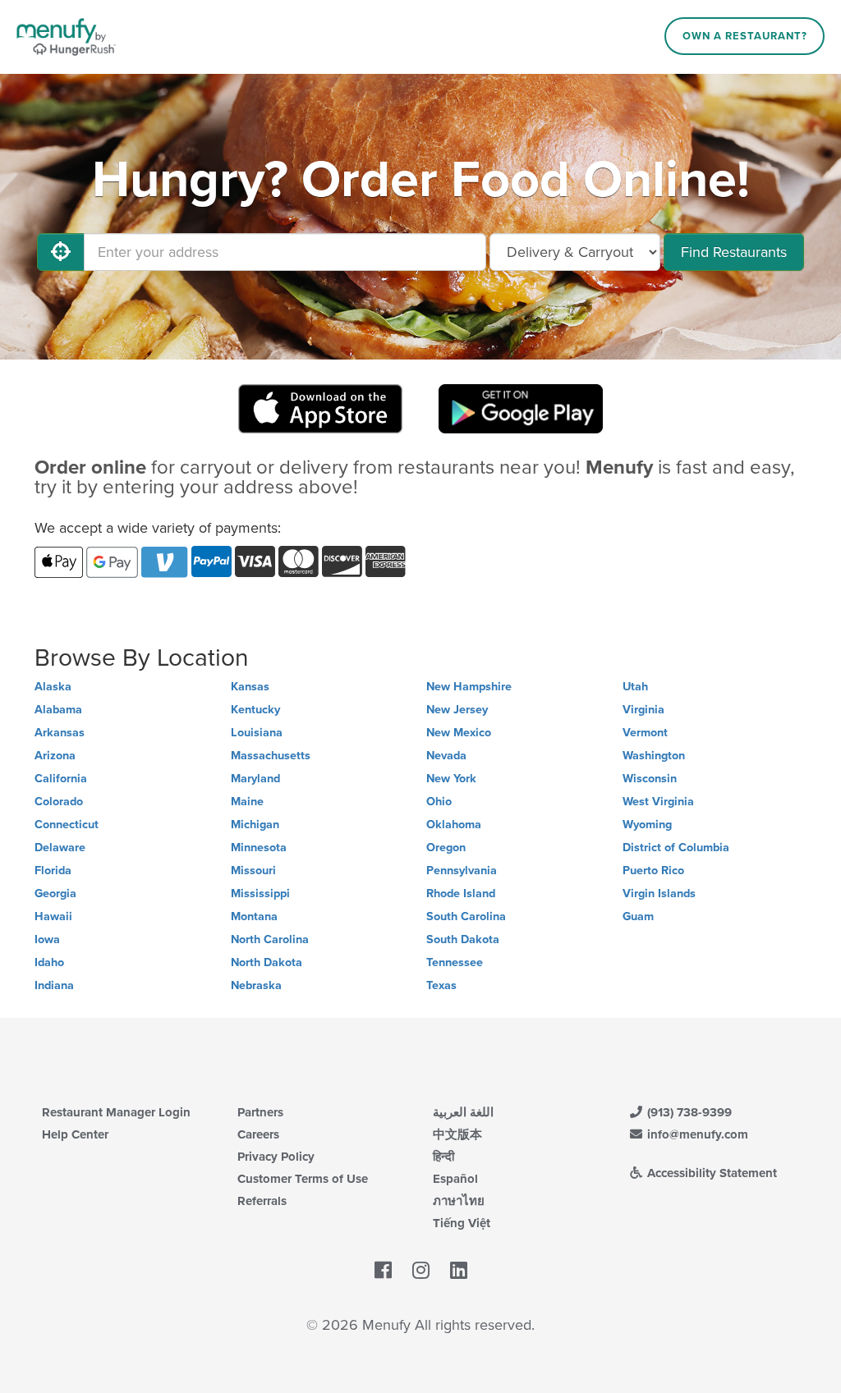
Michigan (255, 825)
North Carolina (270, 939)
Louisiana (257, 733)
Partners (260, 1112)
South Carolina (466, 916)
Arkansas (59, 733)
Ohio (439, 802)
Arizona (55, 756)
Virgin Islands (659, 893)
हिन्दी (443, 1156)
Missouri (253, 870)
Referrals (262, 1201)
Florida (52, 870)
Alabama (58, 710)
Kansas (250, 687)
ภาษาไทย (459, 1201)
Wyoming (647, 825)
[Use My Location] (61, 252)
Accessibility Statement (710, 1173)
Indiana (54, 985)
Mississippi (260, 893)
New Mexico (458, 733)
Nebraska (256, 985)
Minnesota (259, 848)
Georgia (55, 893)
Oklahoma (453, 825)
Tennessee (454, 962)
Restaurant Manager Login (116, 1112)
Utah (635, 687)
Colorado (58, 802)
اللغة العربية (463, 1112)
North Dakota (266, 962)
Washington (654, 756)
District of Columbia (676, 848)
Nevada (446, 756)
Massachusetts (270, 756)
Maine (247, 802)
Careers (258, 1134)
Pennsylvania (461, 870)
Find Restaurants (734, 252)
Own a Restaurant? (744, 36)
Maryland (255, 779)
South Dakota (462, 939)
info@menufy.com (696, 1134)
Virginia (643, 710)
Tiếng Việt (461, 1223)
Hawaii (53, 916)
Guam (638, 916)
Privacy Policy (276, 1156)
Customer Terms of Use (302, 1178)
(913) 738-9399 (688, 1112)
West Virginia (658, 802)
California (60, 779)
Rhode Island (460, 893)
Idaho (49, 962)
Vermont (645, 733)
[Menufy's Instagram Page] (421, 1271)
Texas (441, 985)
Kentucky (255, 710)
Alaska (52, 687)
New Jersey (457, 710)
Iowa (47, 939)
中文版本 (457, 1134)
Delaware (59, 848)
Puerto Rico (653, 870)
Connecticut (66, 825)
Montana (254, 916)
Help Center (75, 1134)
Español (455, 1178)
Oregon (446, 848)
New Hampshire (469, 687)
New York (451, 779)
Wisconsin (650, 779)
